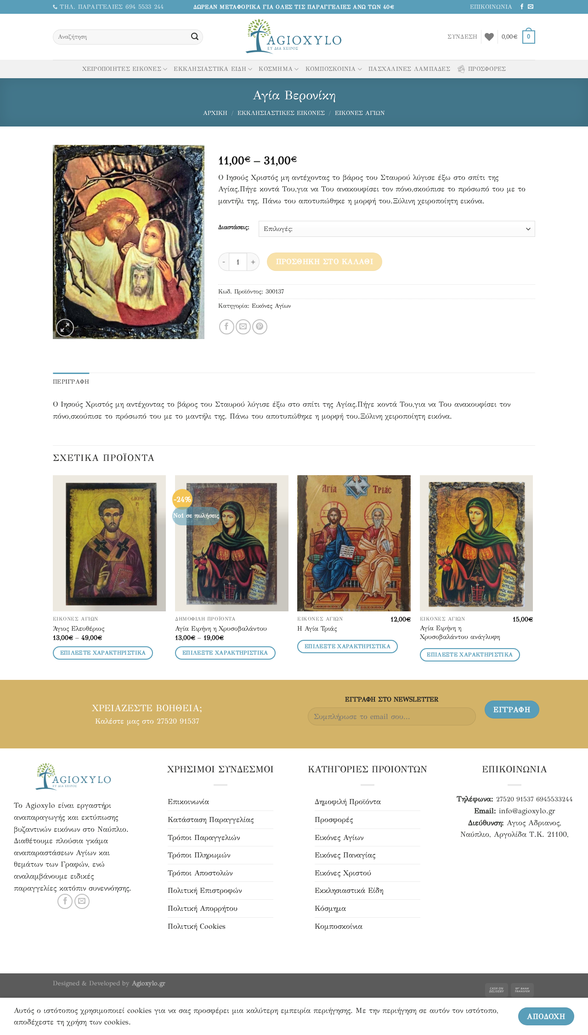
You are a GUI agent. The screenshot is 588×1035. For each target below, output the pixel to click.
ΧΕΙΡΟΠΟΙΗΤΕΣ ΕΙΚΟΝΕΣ (121, 69)
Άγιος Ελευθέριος (78, 628)
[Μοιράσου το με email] (243, 326)
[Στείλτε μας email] (530, 7)
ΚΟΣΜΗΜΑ (276, 69)
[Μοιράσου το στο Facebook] (226, 326)
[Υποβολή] (195, 37)
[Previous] (53, 576)
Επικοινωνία (188, 801)
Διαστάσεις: (233, 227)
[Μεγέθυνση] (65, 328)
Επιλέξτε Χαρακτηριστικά (103, 653)
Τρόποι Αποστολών (200, 872)
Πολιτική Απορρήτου (202, 908)
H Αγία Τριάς (317, 628)
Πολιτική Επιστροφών (205, 890)
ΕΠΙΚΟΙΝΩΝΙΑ (491, 7)
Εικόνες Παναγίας (345, 855)
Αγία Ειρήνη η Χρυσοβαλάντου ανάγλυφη (460, 632)
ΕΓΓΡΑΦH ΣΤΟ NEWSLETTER (391, 699)
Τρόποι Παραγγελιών (204, 837)
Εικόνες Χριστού (343, 872)
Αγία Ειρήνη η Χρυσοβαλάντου (221, 628)
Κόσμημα (330, 908)
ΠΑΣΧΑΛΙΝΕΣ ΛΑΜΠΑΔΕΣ (409, 69)
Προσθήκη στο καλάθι (324, 261)
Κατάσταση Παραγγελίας (211, 819)
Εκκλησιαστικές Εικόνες (281, 113)
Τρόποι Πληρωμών (199, 855)
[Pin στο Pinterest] (259, 326)
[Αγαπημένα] (489, 37)
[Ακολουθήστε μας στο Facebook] (522, 7)
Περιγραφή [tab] (71, 381)
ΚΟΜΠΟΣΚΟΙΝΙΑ (330, 69)
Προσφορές (334, 819)
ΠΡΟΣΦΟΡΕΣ (487, 69)
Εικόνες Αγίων (360, 113)
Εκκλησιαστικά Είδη (349, 890)
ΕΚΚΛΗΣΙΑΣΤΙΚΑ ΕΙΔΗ (210, 69)
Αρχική (215, 113)
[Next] (532, 576)
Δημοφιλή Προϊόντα (348, 801)
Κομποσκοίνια (338, 926)
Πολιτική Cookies (197, 926)
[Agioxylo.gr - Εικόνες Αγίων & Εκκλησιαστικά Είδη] (294, 37)
